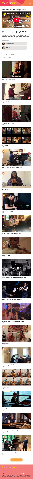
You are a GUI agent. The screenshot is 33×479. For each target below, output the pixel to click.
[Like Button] (3, 32)
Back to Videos (16, 460)
